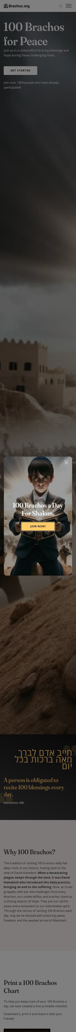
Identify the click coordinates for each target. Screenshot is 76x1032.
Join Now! (38, 526)
